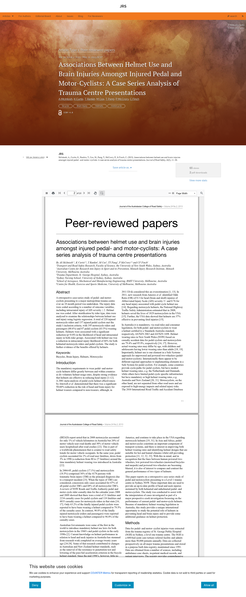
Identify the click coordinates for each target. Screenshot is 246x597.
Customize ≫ (124, 585)
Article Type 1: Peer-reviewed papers (87, 50)
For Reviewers (95, 16)
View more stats (198, 180)
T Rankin (90, 99)
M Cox (100, 99)
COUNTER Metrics (101, 572)
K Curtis (78, 99)
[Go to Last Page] (89, 193)
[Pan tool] (95, 193)
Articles (6, 16)
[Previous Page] (64, 193)
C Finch (134, 99)
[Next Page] (84, 193)
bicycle (65, 106)
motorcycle (116, 106)
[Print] (53, 193)
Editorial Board (43, 16)
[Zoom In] (173, 193)
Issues (70, 16)
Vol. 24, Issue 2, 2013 (69, 57)
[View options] (47, 193)
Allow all (210, 585)
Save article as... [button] (122, 167)
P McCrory (122, 99)
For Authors (25, 16)
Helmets (99, 106)
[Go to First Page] (60, 193)
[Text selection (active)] (102, 193)
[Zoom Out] (170, 193)
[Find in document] (202, 193)
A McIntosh (65, 99)
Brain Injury (82, 106)
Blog (80, 16)
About (59, 16)
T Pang (110, 99)
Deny (36, 585)
